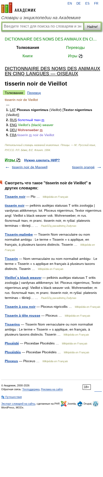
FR (96, 3)
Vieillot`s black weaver (23, 277)
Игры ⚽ (75, 56)
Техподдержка (31, 389)
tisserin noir (14, 205)
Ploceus (11, 361)
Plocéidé (12, 343)
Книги (28, 56)
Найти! (92, 27)
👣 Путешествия (11, 397)
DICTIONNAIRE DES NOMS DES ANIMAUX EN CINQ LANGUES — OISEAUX (51, 39)
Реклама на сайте (52, 389)
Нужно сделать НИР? (42, 160)
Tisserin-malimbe (19, 234)
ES (87, 3)
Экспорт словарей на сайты (18, 403)
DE (78, 3)
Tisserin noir (15, 196)
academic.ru (18, 7)
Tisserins (12, 324)
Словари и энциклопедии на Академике (41, 17)
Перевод (34, 93)
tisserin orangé (83, 167)
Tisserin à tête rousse (22, 315)
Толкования (27, 48)
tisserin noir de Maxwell (29, 167)
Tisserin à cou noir (20, 306)
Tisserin (11, 259)
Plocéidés (13, 352)
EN (70, 3)
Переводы (75, 48)
